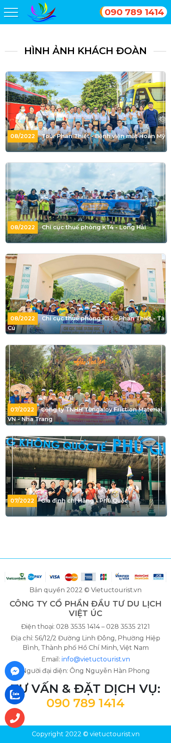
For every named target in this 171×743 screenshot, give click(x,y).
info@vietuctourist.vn (96, 659)
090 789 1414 (134, 12)
